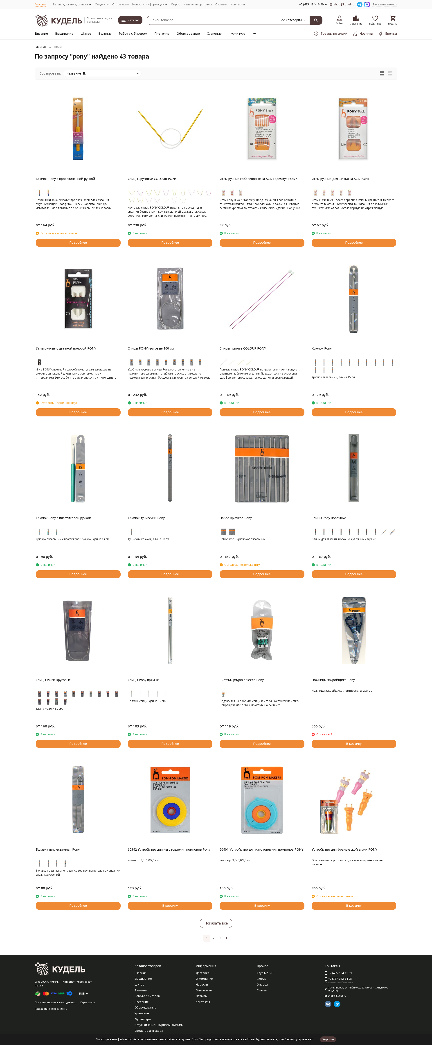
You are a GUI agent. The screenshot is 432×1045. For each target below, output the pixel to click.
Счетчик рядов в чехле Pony (242, 680)
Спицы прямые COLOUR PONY (243, 348)
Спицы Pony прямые (143, 680)
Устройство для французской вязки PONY (344, 849)
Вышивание (64, 33)
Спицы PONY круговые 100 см (151, 348)
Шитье (86, 33)
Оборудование (188, 33)
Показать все (216, 923)
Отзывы (221, 4)
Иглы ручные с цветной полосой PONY (66, 348)
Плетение (161, 33)
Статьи (262, 990)
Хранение (214, 33)
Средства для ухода (149, 1031)
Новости (202, 984)
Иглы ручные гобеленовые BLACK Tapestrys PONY (258, 179)
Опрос (175, 4)
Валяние (105, 33)
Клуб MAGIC (265, 973)
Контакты (238, 4)
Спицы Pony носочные (329, 518)
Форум (261, 979)
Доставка (202, 973)
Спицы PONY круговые (53, 680)
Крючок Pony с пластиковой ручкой (63, 518)
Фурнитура (237, 33)
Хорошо (328, 1039)
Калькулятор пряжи (198, 4)
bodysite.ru (60, 1008)
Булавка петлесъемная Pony (58, 849)
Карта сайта (87, 1002)
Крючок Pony (322, 348)
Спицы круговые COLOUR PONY (152, 179)
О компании (204, 979)
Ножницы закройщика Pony (333, 680)
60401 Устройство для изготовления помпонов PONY (261, 849)
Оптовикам (120, 4)
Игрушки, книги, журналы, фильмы (159, 1025)
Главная (41, 47)
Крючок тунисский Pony (146, 518)
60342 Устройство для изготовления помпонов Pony (169, 849)
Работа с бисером (133, 33)
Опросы (262, 984)
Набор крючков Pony (236, 518)
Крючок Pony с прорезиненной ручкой (65, 179)
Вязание (41, 33)
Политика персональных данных (55, 1002)
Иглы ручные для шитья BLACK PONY (340, 179)
